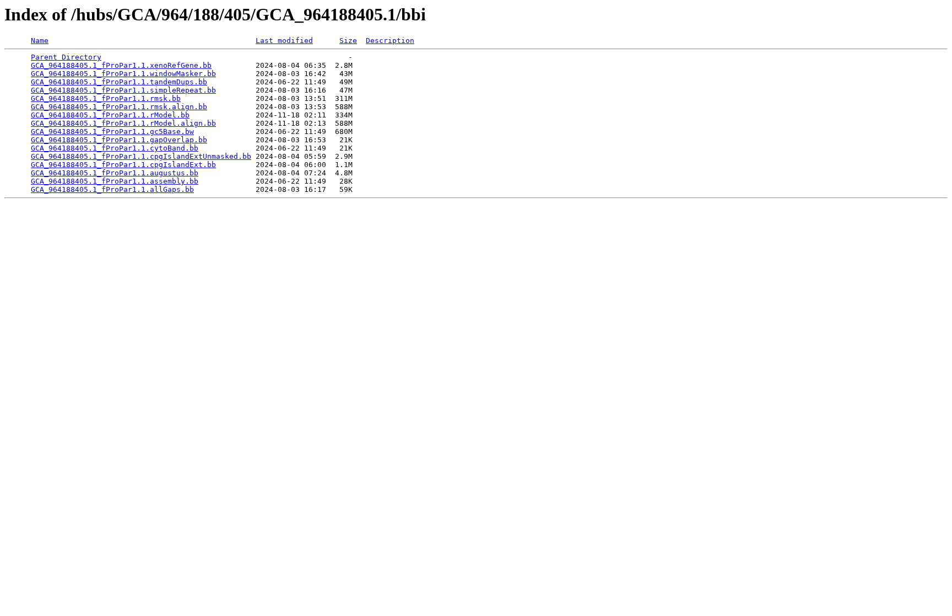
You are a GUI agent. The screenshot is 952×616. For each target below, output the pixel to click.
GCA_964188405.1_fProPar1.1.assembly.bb (114, 181)
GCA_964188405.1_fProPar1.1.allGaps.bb (112, 189)
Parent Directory (66, 57)
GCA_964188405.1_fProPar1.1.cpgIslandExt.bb (123, 164)
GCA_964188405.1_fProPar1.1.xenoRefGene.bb (121, 65)
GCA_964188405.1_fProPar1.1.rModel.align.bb (123, 123)
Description (390, 40)
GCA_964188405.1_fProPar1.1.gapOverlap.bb (119, 140)
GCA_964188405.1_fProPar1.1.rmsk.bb (106, 98)
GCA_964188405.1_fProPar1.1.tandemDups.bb (119, 82)
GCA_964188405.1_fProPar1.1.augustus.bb (114, 173)
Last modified (284, 40)
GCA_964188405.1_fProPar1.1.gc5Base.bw (112, 131)
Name (39, 40)
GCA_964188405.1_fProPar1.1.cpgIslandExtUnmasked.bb (141, 156)
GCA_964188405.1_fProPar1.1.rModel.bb (110, 115)
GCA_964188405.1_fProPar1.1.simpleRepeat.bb (123, 90)
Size (348, 40)
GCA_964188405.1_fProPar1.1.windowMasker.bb (123, 73)
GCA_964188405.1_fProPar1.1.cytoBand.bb (114, 148)
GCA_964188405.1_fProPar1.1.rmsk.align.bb (119, 107)
